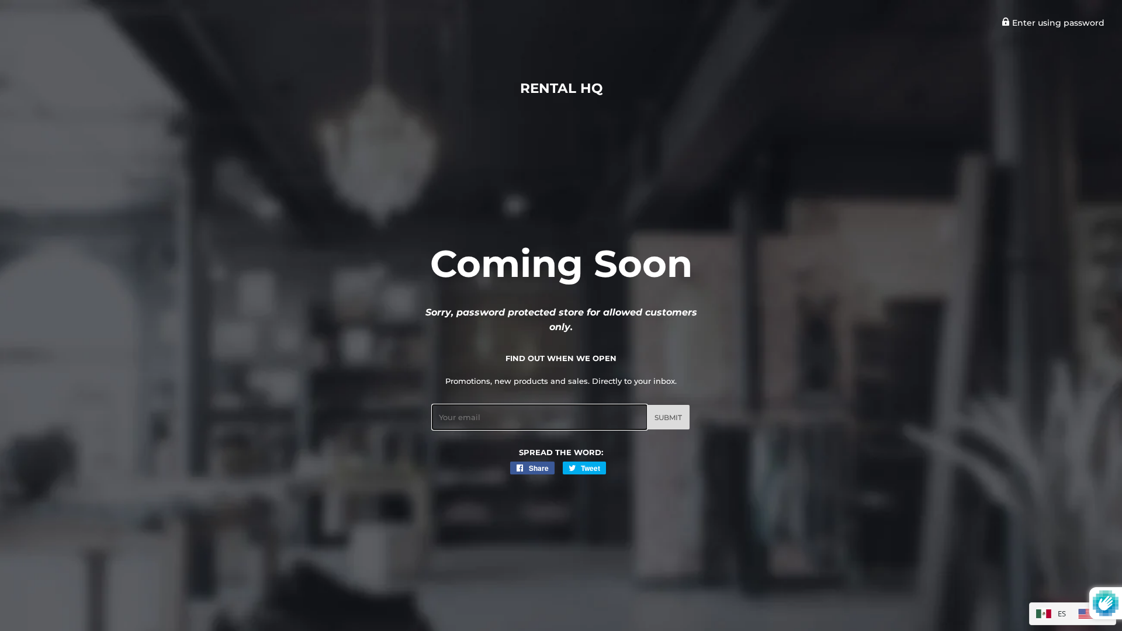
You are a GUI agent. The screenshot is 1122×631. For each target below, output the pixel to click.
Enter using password (1057, 23)
